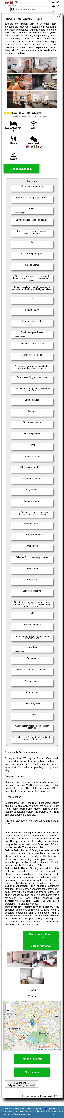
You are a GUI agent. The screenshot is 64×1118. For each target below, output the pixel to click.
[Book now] (59, 16)
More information (41, 946)
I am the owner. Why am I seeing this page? (21, 1084)
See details (32, 1072)
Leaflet (41, 1049)
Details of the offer (32, 1059)
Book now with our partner (41, 936)
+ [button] (8, 1006)
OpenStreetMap (53, 1049)
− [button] (8, 1011)
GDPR (33, 1114)
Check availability (21, 168)
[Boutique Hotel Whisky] (19, 65)
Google (44, 1109)
